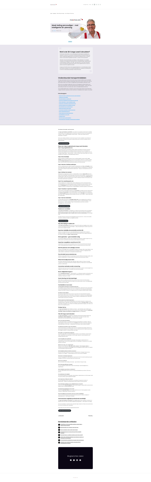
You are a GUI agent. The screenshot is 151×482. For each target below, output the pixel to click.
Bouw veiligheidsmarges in (64, 111)
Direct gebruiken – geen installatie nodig (67, 102)
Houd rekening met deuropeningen (66, 113)
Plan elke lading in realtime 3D (65, 98)
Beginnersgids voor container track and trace (69, 427)
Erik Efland (54, 30)
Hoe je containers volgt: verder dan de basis (69, 429)
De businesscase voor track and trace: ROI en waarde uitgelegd (70, 432)
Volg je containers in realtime (64, 206)
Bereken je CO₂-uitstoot (63, 220)
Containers (54, 13)
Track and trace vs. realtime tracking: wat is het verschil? (71, 434)
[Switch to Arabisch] (100, 4)
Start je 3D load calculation (63, 143)
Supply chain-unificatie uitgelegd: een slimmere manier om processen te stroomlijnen (72, 437)
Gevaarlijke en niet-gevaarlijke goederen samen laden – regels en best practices (71, 425)
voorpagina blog (85, 4)
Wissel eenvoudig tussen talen (65, 108)
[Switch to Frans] (96, 4)
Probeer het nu (62, 116)
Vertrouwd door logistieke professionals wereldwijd (69, 119)
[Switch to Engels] (92, 4)
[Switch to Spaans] (98, 4)
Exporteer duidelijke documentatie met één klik (68, 100)
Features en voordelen (63, 97)
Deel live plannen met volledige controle (67, 105)
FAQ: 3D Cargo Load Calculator (65, 117)
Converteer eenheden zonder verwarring (67, 109)
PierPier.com (76, 477)
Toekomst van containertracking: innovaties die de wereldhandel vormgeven (70, 443)
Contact (90, 4)
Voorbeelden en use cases (64, 114)
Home (51, 13)
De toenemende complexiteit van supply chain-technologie (72, 440)
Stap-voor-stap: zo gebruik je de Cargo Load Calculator (69, 95)
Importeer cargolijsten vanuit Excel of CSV (67, 103)
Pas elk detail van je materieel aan (66, 106)
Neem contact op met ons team (64, 410)
